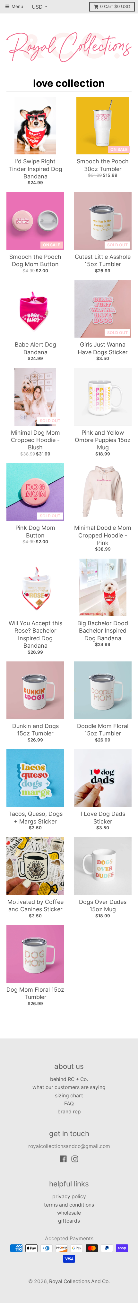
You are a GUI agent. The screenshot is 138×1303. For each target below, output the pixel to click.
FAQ (69, 1104)
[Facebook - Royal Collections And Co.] (63, 1159)
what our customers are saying (69, 1087)
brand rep (69, 1112)
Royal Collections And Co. (79, 1281)
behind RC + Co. (69, 1079)
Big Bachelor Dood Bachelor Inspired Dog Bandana (102, 631)
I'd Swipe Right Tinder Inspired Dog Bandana (35, 169)
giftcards (69, 1221)
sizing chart (69, 1096)
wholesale (69, 1213)
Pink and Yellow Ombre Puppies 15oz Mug (103, 440)
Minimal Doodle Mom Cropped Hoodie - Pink (102, 535)
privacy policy (69, 1196)
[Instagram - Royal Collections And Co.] (75, 1159)
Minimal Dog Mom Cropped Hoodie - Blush (35, 440)
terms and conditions (69, 1205)
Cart (115, 6)
